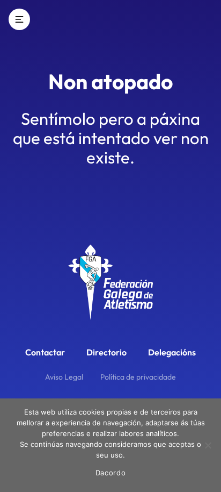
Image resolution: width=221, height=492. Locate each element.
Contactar (45, 352)
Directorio (106, 352)
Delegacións (172, 352)
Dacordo (110, 472)
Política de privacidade (138, 377)
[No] (207, 445)
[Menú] (19, 19)
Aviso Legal (64, 377)
